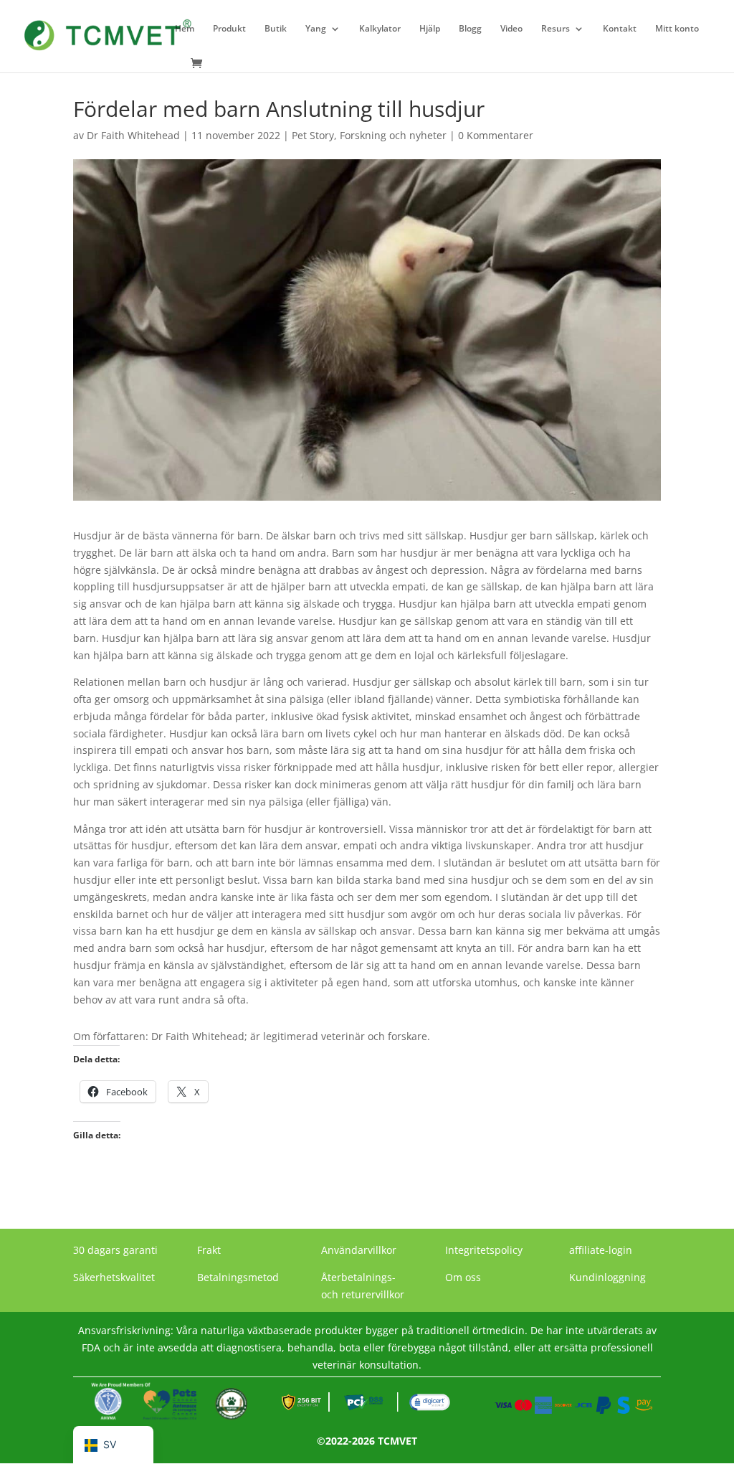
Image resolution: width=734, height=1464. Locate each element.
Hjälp (429, 29)
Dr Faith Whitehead (133, 135)
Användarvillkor (358, 1250)
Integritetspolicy (484, 1250)
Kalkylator (380, 29)
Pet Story (313, 135)
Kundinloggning (607, 1277)
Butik (275, 29)
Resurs (555, 29)
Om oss (463, 1277)
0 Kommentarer (495, 135)
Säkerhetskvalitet (114, 1277)
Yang (315, 29)
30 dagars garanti (115, 1250)
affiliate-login (600, 1250)
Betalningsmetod (238, 1277)
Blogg (470, 29)
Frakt (209, 1250)
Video (511, 29)
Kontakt (620, 29)
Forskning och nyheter (393, 135)
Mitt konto (677, 29)
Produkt (229, 29)
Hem (184, 29)
